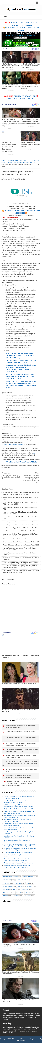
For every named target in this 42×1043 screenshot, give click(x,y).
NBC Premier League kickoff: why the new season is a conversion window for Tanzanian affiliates (20, 805)
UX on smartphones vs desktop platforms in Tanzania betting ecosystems (18, 841)
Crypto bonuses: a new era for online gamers (20, 731)
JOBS (24, 160)
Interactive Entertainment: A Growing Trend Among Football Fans (21, 756)
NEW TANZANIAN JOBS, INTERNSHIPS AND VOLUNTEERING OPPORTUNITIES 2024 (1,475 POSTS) (20, 356)
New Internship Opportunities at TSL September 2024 (20, 528)
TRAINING (5, 895)
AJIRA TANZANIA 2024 (14, 160)
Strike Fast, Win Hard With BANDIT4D (16, 868)
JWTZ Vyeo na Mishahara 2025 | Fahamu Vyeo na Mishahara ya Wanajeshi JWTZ (22, 744)
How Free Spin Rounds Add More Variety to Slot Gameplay (19, 832)
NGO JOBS (25, 889)
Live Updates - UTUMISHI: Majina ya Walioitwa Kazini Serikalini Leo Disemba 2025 (21, 571)
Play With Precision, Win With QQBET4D (17, 865)
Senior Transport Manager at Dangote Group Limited (20, 563)
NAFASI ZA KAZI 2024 (9, 162)
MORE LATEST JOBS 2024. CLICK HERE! (21, 462)
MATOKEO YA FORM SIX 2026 (24, 23)
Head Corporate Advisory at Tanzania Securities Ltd (20, 522)
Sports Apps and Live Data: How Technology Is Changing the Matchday (19, 797)
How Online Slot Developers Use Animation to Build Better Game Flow (19, 824)
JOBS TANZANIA (33, 160)
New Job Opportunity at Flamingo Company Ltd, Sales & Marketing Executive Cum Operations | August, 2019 (19, 783)
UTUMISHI (16, 895)
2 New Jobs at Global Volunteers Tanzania (17, 539)
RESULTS (18, 892)
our (34, 453)
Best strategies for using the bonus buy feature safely (19, 855)
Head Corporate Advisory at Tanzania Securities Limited (21, 525)
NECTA (15, 889)
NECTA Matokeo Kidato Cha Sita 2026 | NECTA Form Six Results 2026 (19, 820)
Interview (18, 883)
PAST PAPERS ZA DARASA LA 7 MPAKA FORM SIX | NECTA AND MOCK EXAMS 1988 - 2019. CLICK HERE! (20, 376)
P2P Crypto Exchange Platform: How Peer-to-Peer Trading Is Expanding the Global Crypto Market (20, 845)
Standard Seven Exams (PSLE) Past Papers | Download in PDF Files (20, 726)
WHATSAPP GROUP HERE (25, 96)
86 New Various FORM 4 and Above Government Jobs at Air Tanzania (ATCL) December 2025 (21, 493)
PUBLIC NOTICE (7, 892)
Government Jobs (28, 876)
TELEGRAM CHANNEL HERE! (21, 99)
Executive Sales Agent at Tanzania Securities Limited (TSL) (11, 477)
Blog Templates (35, 1039)
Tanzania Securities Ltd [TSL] (26, 162)
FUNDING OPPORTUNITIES (10, 876)
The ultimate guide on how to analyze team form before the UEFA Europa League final (19, 859)
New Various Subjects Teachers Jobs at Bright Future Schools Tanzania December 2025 (20, 535)
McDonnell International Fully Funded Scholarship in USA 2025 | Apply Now (18, 776)
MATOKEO (6, 889)
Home (3, 160)
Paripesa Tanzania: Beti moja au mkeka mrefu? (18, 809)
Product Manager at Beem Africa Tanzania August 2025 (21, 545)
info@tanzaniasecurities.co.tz (12, 444)
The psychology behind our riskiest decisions (21, 737)
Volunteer (27, 895)
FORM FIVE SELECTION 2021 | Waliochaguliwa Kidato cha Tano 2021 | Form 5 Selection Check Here (19, 763)
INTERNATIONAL (21, 880)
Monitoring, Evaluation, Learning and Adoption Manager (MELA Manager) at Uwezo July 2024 (31, 478)
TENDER (28, 892)
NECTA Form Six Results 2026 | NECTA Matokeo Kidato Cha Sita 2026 (19, 816)
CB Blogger (20, 1040)
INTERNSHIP (6, 883)
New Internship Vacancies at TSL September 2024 (19, 531)
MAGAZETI (30, 886)
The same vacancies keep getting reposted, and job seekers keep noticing (22, 750)
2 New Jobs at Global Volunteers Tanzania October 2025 (21, 542)
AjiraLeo (14, 1039)
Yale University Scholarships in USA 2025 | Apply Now (22, 770)
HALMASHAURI (7, 880)
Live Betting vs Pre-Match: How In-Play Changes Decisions (19, 837)
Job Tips (20, 886)
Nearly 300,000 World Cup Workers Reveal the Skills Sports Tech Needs (19, 812)
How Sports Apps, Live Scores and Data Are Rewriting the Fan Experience (18, 801)
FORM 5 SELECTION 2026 (21, 25)
